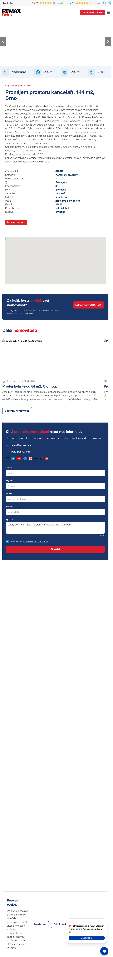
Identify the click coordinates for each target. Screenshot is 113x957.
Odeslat (55, 549)
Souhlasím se (16, 542)
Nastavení (40, 924)
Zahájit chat (86, 938)
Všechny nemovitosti (17, 411)
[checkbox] (7, 541)
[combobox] (9, 3)
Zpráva (9, 520)
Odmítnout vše (62, 924)
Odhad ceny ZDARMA (92, 13)
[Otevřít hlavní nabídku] (108, 12)
